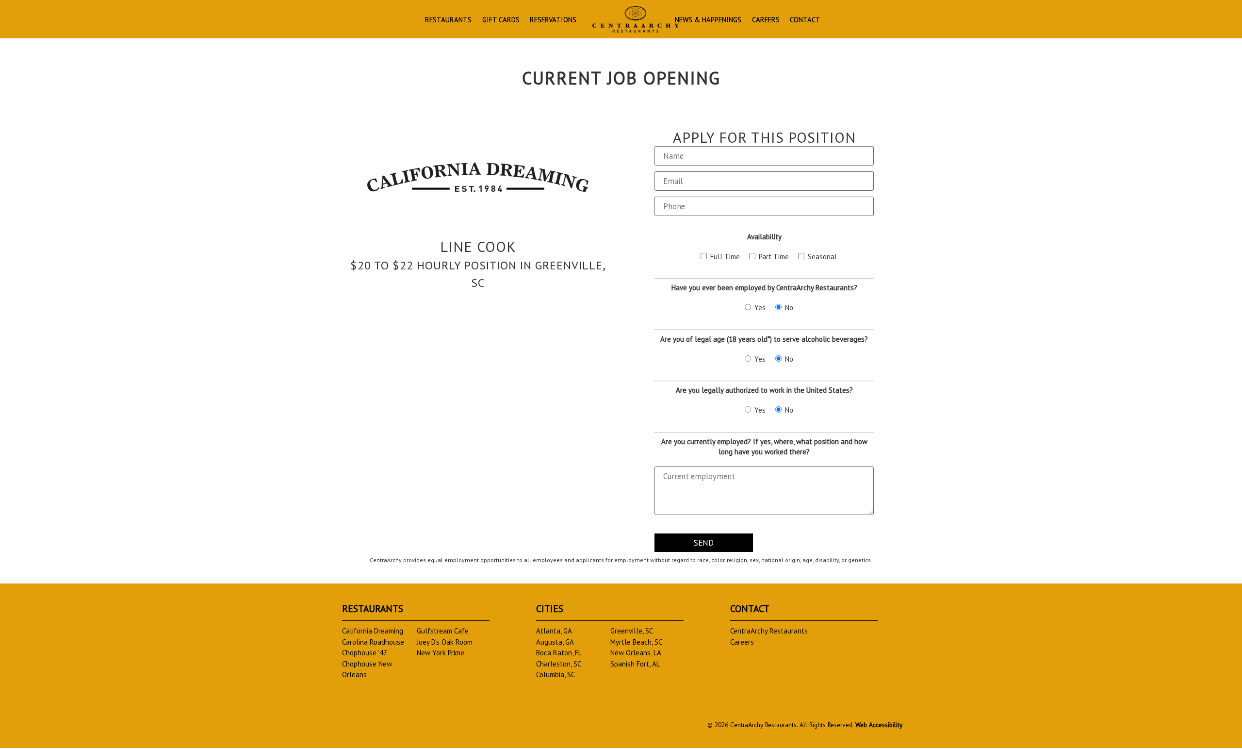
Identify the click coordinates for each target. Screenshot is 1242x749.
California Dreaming (372, 630)
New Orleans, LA (635, 652)
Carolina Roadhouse (373, 642)
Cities (549, 608)
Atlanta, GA (554, 630)
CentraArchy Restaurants (769, 630)
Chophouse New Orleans (367, 669)
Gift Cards (501, 20)
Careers (766, 20)
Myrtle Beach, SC (636, 642)
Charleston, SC (558, 663)
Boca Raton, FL (559, 652)
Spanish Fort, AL (635, 663)
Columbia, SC (555, 674)
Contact (805, 20)
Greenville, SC (631, 630)
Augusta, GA (555, 642)
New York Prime (440, 652)
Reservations (553, 20)
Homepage (635, 19)
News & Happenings (708, 20)
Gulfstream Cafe (443, 630)
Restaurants (448, 20)
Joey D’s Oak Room (445, 642)
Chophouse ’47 (364, 652)
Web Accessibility (878, 724)
